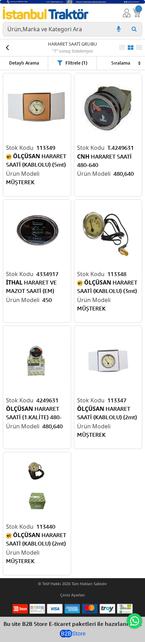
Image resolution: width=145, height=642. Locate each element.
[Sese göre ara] (118, 29)
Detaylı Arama (24, 63)
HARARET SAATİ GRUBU (72, 44)
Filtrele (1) (76, 63)
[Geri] (7, 47)
